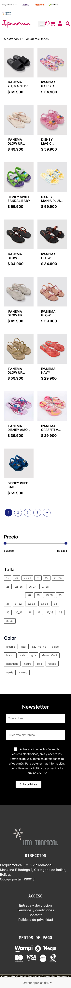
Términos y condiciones (35, 910)
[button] (41, 24)
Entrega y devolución (35, 905)
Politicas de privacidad (35, 920)
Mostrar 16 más (14, 595)
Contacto (35, 915)
